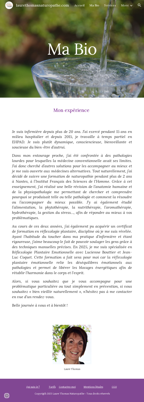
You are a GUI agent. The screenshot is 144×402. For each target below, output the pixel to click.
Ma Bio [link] (94, 5)
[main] (72, 48)
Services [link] (110, 5)
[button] (139, 5)
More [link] (125, 5)
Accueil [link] (79, 5)
